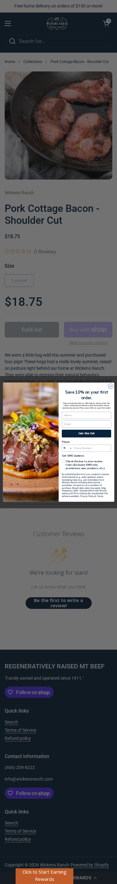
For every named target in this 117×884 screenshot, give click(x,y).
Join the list (86, 433)
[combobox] (67, 448)
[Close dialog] (110, 386)
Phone (66, 442)
